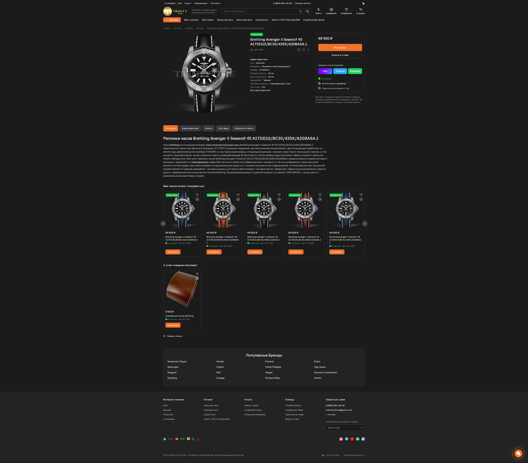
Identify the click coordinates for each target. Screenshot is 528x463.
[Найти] (307, 11)
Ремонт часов (251, 405)
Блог (165, 405)
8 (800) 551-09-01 (282, 3)
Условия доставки (294, 410)
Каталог (208, 399)
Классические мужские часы (222, 144)
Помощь (289, 399)
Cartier (220, 361)
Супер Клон (209, 414)
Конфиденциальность (354, 455)
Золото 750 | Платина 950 (217, 419)
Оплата (208, 128)
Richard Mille (272, 377)
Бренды (167, 410)
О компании (168, 419)
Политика (168, 414)
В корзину (340, 47)
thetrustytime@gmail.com (339, 410)
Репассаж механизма (254, 414)
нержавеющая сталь (203, 162)
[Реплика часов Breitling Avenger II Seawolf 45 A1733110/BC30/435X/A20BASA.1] (204, 73)
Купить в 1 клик (340, 55)
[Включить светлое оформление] (364, 3)
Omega (220, 377)
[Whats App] (357, 439)
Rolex (317, 361)
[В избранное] (303, 49)
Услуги (248, 399)
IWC (218, 372)
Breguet (172, 372)
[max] (363, 439)
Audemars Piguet (177, 361)
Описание (170, 128)
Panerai (269, 361)
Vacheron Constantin (325, 372)
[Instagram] (341, 439)
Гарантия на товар (294, 414)
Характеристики (190, 128)
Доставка (223, 128)
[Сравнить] (298, 49)
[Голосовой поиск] (301, 11)
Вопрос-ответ (292, 419)
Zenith (317, 377)
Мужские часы (211, 405)
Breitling (174, 144)
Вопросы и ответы (244, 128)
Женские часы (211, 410)
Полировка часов (253, 410)
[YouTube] (352, 439)
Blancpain (173, 366)
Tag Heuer (320, 366)
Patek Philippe (273, 366)
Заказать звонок (303, 3)
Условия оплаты (293, 405)
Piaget (269, 372)
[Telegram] (346, 439)
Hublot (220, 366)
